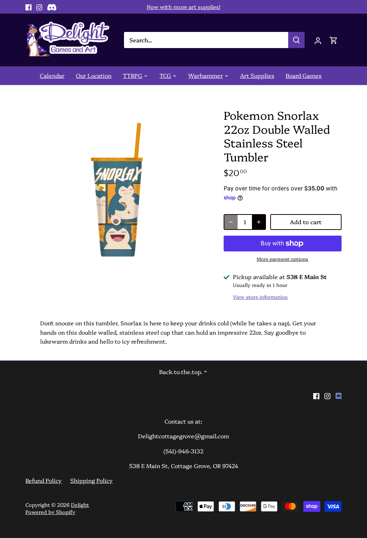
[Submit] (296, 40)
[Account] (318, 40)
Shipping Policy (91, 480)
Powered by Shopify (50, 511)
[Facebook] (28, 7)
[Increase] (259, 222)
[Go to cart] (333, 40)
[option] (115, 189)
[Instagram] (39, 7)
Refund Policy (43, 480)
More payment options (282, 258)
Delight (80, 504)
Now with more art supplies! (183, 6)
